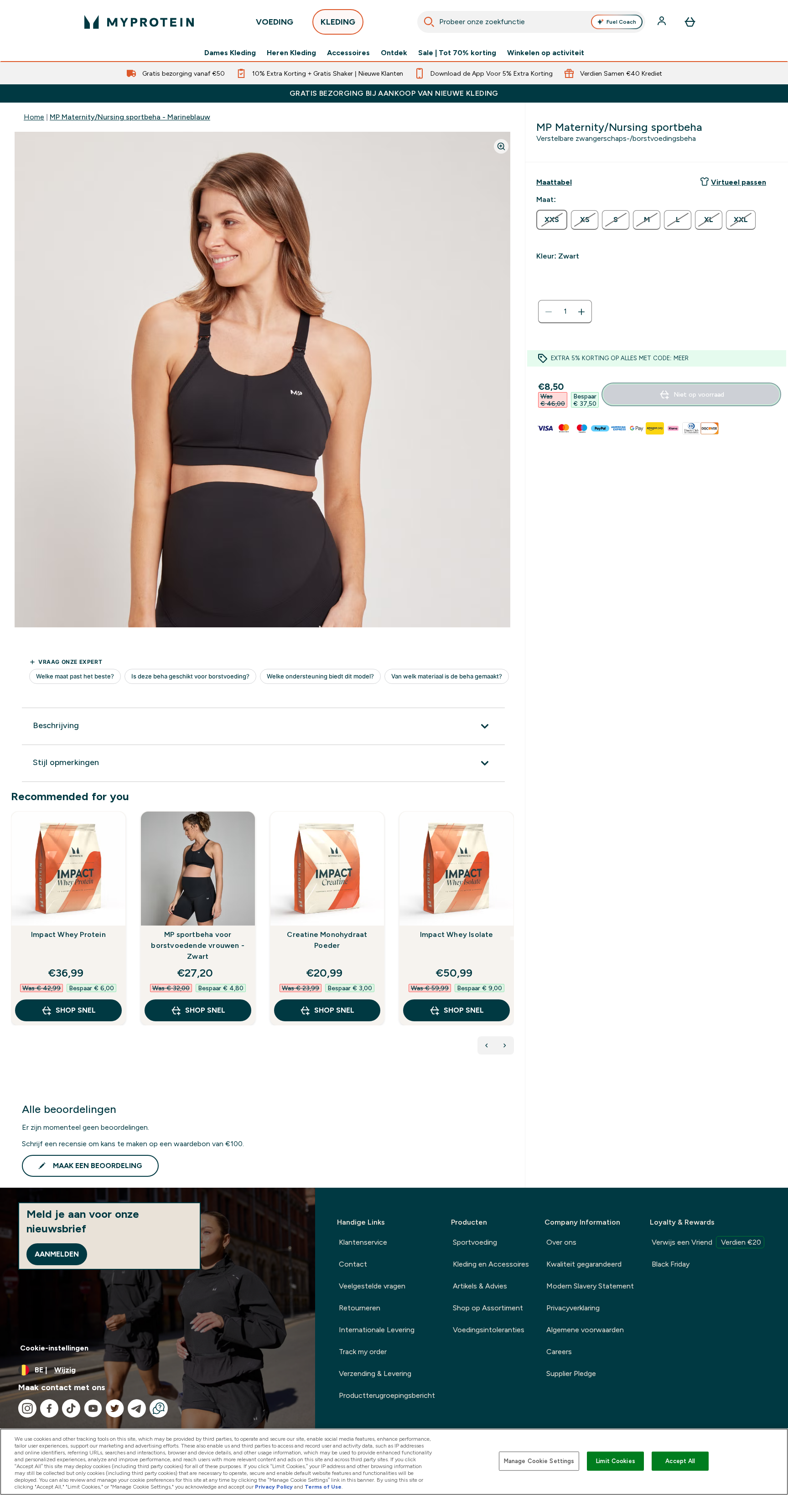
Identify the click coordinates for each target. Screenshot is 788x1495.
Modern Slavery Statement (590, 1286)
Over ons (561, 1242)
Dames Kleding (230, 53)
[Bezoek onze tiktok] (71, 1408)
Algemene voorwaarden (585, 1330)
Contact (353, 1264)
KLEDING (338, 21)
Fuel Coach (621, 22)
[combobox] (531, 22)
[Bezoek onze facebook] (49, 1408)
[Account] (662, 22)
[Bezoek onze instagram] (27, 1408)
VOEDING (274, 21)
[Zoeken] (429, 22)
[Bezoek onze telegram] (137, 1408)
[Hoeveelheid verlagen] (549, 312)
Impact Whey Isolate (456, 934)
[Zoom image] (501, 146)
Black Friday (671, 1264)
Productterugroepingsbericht (387, 1395)
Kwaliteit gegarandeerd (584, 1264)
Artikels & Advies (480, 1286)
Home (34, 117)
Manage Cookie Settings (539, 1461)
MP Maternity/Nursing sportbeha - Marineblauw (130, 117)
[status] (565, 312)
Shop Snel (76, 1010)
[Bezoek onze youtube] (93, 1408)
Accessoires (348, 53)
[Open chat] (159, 1408)
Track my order (363, 1351)
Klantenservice (363, 1242)
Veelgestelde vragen (372, 1286)
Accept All (680, 1461)
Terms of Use (323, 1487)
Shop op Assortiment (488, 1308)
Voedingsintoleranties (488, 1330)
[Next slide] (512, 938)
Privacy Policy (274, 1487)
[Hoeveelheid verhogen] (581, 312)
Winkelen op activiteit (545, 53)
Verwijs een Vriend (706, 1242)
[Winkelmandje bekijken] (690, 22)
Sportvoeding (475, 1242)
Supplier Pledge (571, 1373)
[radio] (551, 220)
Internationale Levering (377, 1330)
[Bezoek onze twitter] (115, 1408)
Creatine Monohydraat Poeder (327, 940)
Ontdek (394, 53)
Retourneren (359, 1308)
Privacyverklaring (573, 1308)
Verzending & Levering (375, 1373)
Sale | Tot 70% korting (457, 53)
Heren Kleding (291, 53)
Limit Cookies (615, 1461)
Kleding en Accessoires (491, 1264)
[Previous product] (486, 1045)
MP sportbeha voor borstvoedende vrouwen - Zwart (197, 945)
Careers (559, 1351)
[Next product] (505, 1045)
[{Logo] (139, 22)
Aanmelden (57, 1254)
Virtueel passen (738, 182)
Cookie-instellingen (54, 1348)
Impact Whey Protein (68, 934)
